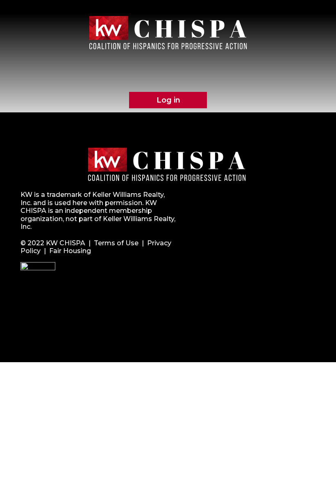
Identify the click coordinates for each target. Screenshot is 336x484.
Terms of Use (116, 243)
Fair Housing (70, 251)
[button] (169, 75)
